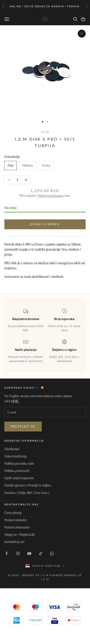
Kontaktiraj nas (14, 542)
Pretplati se (23, 426)
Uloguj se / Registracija (19, 534)
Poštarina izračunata (50, 195)
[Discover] (54, 620)
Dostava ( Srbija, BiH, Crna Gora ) (26, 493)
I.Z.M (45, 131)
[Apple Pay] (73, 620)
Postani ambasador (17, 527)
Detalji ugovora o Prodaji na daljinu (27, 485)
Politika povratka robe (19, 463)
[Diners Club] (35, 620)
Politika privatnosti (16, 471)
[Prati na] (6, 553)
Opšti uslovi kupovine (18, 478)
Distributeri (11, 449)
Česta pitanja (13, 513)
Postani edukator (15, 520)
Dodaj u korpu (45, 224)
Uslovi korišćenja (15, 456)
